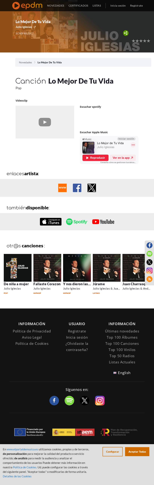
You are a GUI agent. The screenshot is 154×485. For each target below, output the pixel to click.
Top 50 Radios (121, 355)
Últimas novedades (122, 331)
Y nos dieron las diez (79, 284)
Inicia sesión (118, 5)
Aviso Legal (32, 337)
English (124, 372)
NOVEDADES (55, 5)
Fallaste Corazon (47, 284)
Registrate (77, 331)
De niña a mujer (16, 284)
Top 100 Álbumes (122, 337)
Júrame (99, 284)
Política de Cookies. (25, 467)
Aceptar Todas (137, 451)
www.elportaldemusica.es (22, 449)
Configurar (112, 451)
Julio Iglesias (24, 26)
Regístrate (136, 5)
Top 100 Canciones (122, 343)
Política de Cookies (32, 343)
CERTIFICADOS (78, 5)
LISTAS (97, 5)
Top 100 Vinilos (122, 349)
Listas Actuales (122, 362)
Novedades (25, 62)
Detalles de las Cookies (17, 476)
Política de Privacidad (32, 331)
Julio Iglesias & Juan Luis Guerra (114, 288)
